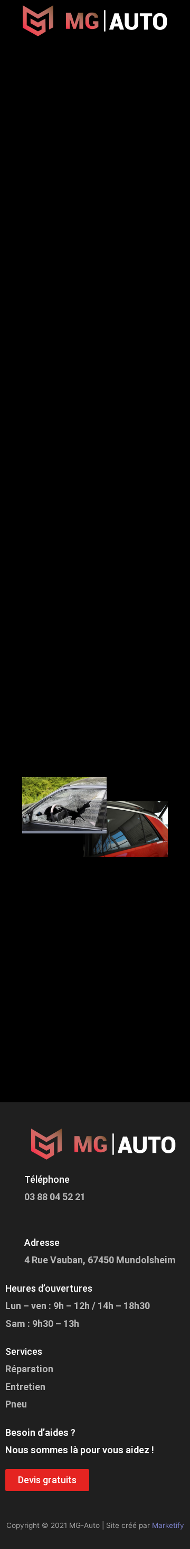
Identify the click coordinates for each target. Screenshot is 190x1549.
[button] (95, 56)
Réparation (29, 1368)
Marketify (168, 1525)
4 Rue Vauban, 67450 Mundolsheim (100, 1259)
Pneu (16, 1404)
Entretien (25, 1386)
